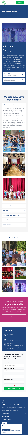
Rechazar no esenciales (15, 430)
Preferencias (4, 432)
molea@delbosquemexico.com (14, 340)
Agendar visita (14, 316)
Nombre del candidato (8, 362)
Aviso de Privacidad (10, 385)
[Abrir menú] (25, 2)
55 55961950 (10, 336)
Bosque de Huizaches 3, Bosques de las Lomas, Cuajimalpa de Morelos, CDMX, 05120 (15, 347)
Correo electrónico (8, 379)
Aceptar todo (6, 430)
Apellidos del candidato (9, 368)
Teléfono (6, 373)
